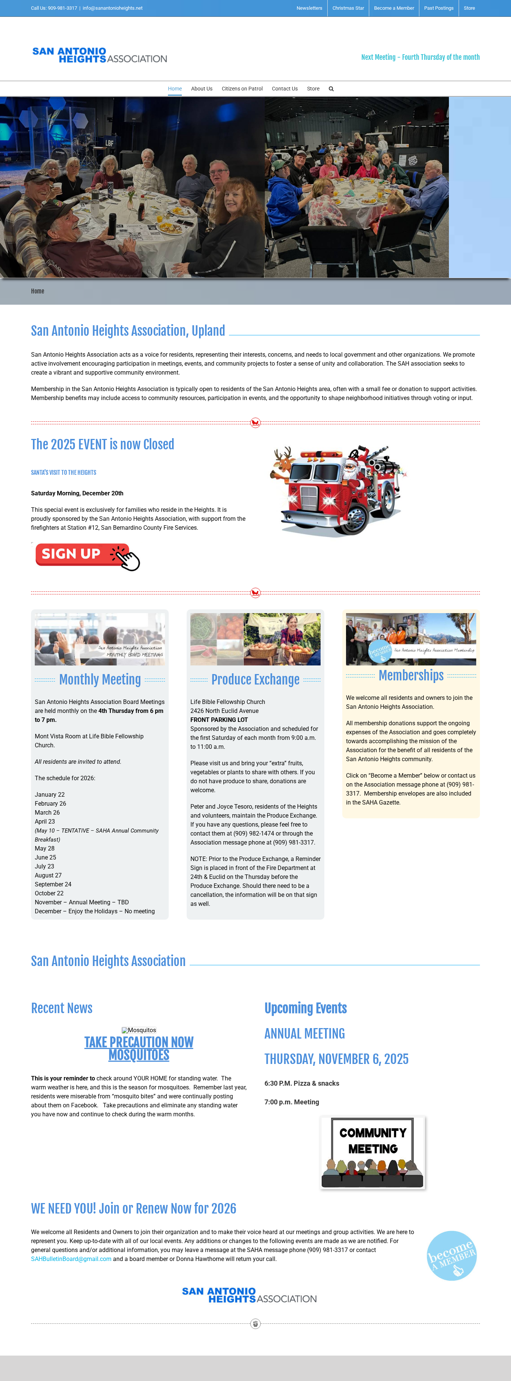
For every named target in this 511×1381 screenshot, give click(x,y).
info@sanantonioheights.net (113, 8)
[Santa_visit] (339, 438)
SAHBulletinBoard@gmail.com (71, 1258)
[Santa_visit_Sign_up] (87, 542)
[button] (331, 88)
